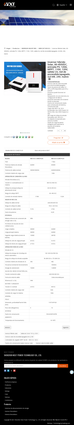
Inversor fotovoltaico (11, 411)
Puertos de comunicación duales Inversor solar (19, 343)
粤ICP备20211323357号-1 (60, 420)
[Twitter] (11, 370)
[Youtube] (14, 370)
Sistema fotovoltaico (11, 414)
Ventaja (7, 391)
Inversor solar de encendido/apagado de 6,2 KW (19, 337)
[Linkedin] (8, 370)
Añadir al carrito (57, 142)
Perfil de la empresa (11, 382)
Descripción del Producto (13, 154)
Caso (6, 394)
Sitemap (49, 423)
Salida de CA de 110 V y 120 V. (29, 333)
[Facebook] (5, 370)
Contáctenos (8, 400)
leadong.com (66, 423)
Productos (8, 385)
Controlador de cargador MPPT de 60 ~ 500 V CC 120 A (21, 340)
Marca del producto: (40, 150)
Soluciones (8, 388)
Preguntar (57, 138)
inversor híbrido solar (11, 333)
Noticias (7, 397)
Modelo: (7, 150)
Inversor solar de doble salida (44, 343)
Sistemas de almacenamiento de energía (17, 408)
